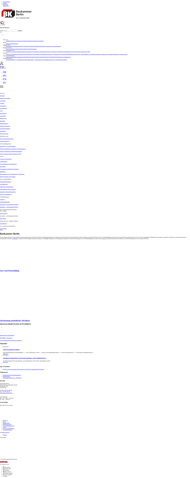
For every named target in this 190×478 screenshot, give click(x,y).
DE (2, 67)
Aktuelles (8, 59)
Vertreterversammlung (16, 41)
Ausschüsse (23, 41)
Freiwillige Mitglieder (34, 46)
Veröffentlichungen (7, 429)
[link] (1, 64)
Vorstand (28, 41)
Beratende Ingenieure (24, 46)
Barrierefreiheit (6, 1)
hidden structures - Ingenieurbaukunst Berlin (56, 59)
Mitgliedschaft (6, 423)
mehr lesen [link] (5, 354)
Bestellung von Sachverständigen (14, 51)
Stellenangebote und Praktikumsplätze (12, 375)
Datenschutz (6, 5)
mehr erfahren (3, 228)
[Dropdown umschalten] (10, 45)
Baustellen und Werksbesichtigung (51, 57)
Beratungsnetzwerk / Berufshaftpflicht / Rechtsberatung (84, 54)
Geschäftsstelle (40, 41)
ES (4, 82)
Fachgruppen (34, 41)
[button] (95, 27)
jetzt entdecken (3, 223)
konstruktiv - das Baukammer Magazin (19, 59)
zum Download (3, 213)
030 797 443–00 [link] (8, 390)
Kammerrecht (9, 43)
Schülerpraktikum (32, 49)
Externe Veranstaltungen (65, 57)
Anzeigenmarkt (21, 54)
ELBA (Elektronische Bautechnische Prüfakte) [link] (11, 340)
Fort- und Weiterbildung (8, 428)
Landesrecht (15, 43)
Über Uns (5, 420)
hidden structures (5, 432)
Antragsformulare (57, 46)
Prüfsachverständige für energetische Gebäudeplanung (34, 51)
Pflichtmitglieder (15, 46)
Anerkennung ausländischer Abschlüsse (56, 54)
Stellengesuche (6, 376)
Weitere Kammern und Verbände (104, 54)
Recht (4, 421)
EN (4, 79)
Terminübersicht (20, 57)
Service (4, 427)
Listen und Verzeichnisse (12, 54)
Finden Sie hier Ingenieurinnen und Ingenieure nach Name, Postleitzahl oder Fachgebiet (23, 369)
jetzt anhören (3, 218)
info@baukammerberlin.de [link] (6, 393)
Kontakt (5, 3)
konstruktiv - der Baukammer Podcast (37, 59)
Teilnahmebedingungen (11, 57)
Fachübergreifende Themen (36, 57)
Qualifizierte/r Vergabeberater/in (119, 54)
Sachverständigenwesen (8, 425)
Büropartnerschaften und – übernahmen (12, 377)
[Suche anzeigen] (2, 23)
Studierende (41, 46)
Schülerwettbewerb (23, 49)
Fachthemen (27, 57)
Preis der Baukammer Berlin (12, 49)
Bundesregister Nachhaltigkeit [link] (7, 335)
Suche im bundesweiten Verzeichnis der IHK (79, 51)
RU (5, 75)
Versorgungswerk (48, 46)
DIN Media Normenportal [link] (6, 338)
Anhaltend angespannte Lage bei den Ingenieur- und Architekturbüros (24, 358)
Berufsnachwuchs (7, 424)
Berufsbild (8, 46)
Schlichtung (44, 54)
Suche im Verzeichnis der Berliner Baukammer (58, 51)
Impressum (5, 4)
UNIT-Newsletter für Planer (11, 349)
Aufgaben (8, 41)
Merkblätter (68, 54)
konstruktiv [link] (15, 238)
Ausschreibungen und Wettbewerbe (33, 54)
